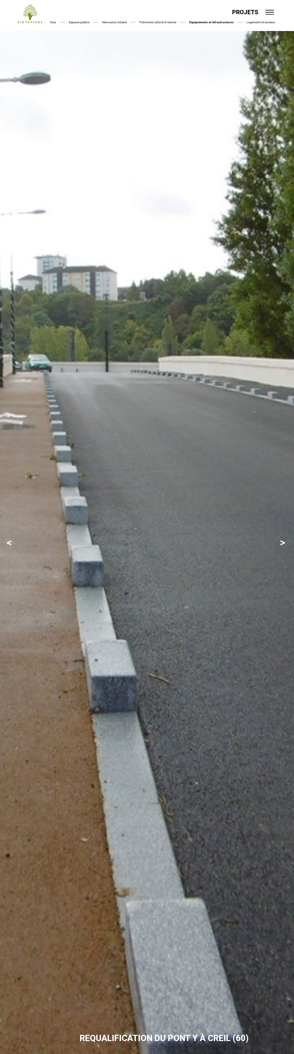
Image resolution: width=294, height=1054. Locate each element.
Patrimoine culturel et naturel (157, 22)
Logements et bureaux (260, 22)
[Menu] (270, 12)
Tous (53, 22)
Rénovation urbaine (114, 22)
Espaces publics (79, 22)
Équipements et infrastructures (211, 22)
